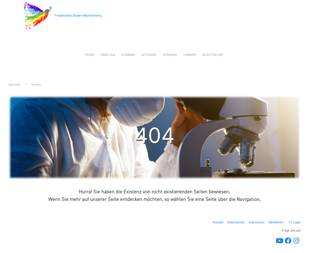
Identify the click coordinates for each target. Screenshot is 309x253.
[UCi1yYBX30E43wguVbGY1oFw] (279, 241)
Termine (189, 55)
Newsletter (276, 222)
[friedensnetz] (288, 242)
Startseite (14, 85)
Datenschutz (236, 222)
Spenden (170, 55)
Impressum (256, 222)
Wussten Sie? (212, 55)
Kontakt (218, 222)
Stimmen (128, 55)
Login (296, 222)
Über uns (107, 55)
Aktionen (149, 55)
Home (90, 55)
